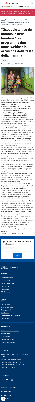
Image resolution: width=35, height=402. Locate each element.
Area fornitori (5, 313)
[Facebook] (2, 380)
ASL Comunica (5, 292)
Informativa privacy (6, 395)
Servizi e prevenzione (7, 283)
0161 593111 (27, 6)
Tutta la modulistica (7, 307)
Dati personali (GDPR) (7, 339)
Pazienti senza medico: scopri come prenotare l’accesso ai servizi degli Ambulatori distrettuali (15, 12)
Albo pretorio (5, 289)
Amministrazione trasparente (10, 331)
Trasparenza (6, 326)
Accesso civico (5, 336)
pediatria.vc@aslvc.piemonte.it (10, 218)
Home (3, 20)
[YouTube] (7, 380)
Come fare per (5, 286)
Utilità (3, 300)
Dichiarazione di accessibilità (8, 388)
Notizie (4, 60)
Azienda (4, 273)
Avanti (18, 256)
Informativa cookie (6, 391)
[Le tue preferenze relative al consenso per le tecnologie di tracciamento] (3, 399)
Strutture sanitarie (7, 278)
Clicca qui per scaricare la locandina (12, 233)
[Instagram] (12, 380)
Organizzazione (5, 280)
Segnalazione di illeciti (8, 342)
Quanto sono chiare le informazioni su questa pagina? (17, 243)
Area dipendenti (6, 310)
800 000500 (7, 6)
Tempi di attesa (5, 334)
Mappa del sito (5, 399)
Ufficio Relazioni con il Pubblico (10, 316)
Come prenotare (6, 304)
